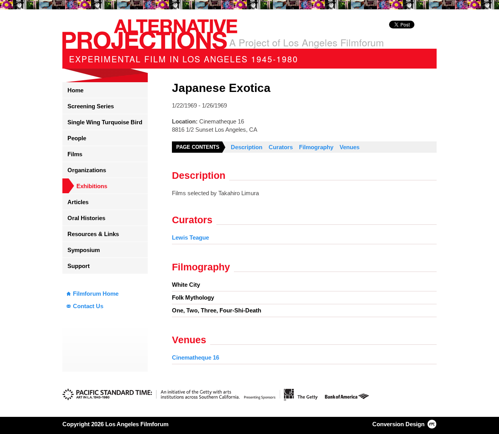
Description (246, 147)
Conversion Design (398, 424)
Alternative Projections (149, 34)
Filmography (316, 147)
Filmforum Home (96, 293)
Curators (281, 147)
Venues (349, 147)
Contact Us (88, 306)
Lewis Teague (190, 237)
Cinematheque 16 (195, 357)
